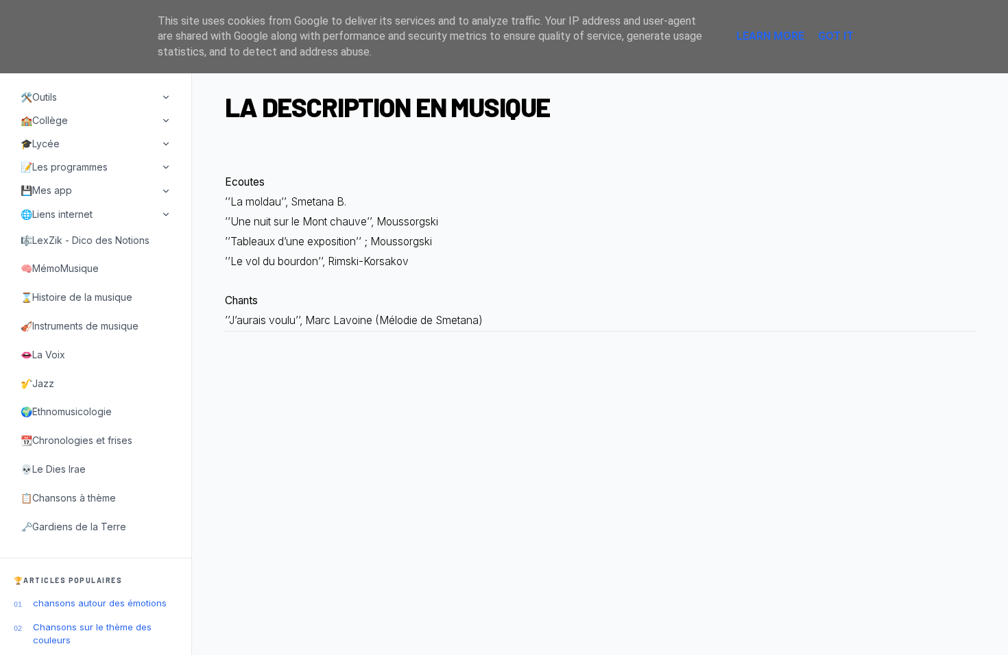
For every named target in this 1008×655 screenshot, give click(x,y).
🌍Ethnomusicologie (66, 411)
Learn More (770, 35)
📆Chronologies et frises (76, 440)
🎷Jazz (37, 383)
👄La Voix (43, 354)
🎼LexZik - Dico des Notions (85, 240)
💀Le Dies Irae (53, 469)
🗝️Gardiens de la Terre (73, 526)
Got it (836, 35)
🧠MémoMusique (60, 268)
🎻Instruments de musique (80, 326)
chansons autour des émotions (100, 602)
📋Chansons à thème (68, 498)
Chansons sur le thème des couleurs (92, 633)
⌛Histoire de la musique (76, 297)
